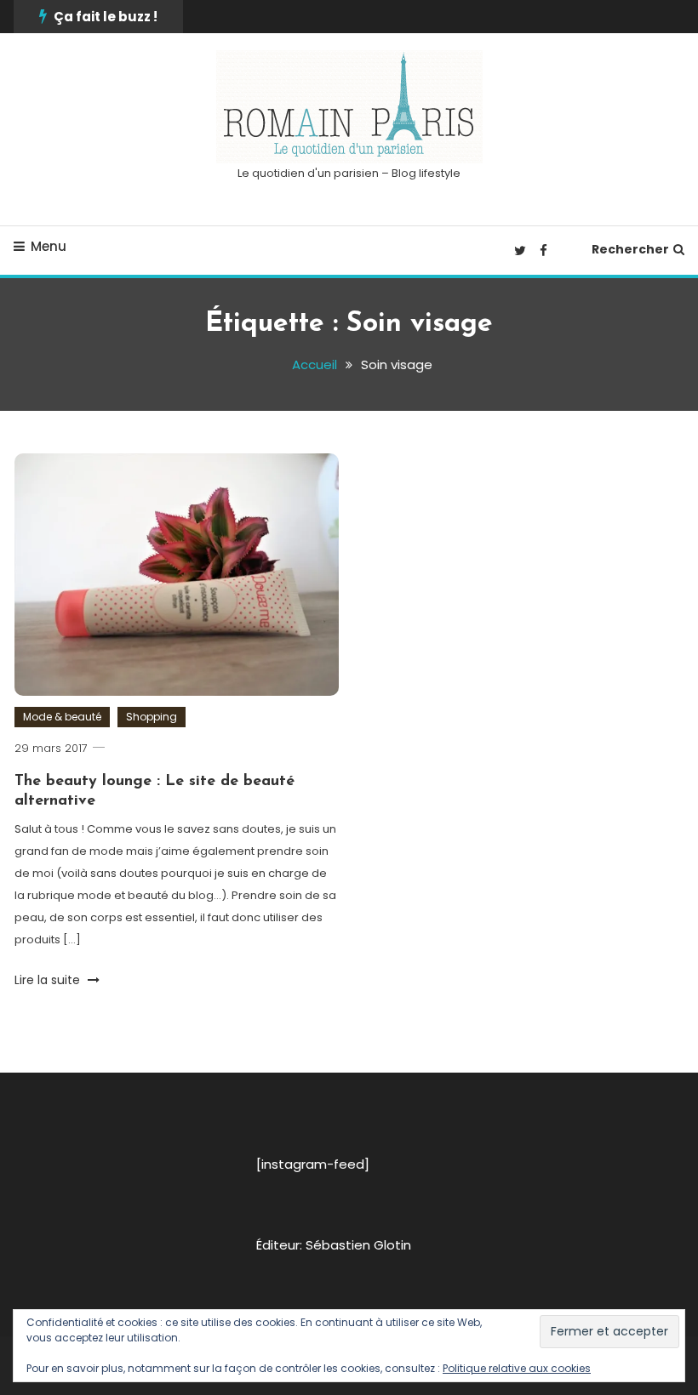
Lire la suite (48, 979)
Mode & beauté (62, 716)
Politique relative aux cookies (517, 1368)
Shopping (151, 716)
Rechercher (630, 249)
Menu (48, 246)
